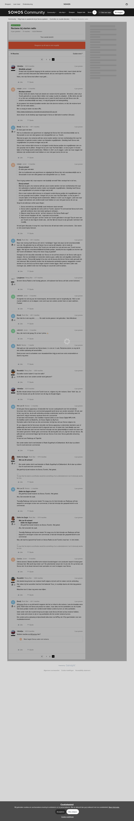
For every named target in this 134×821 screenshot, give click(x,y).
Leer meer (16, 4)
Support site (81, 12)
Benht (19, 345)
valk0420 (20, 296)
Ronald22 (20, 370)
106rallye (20, 66)
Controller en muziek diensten (60, 19)
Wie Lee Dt (20, 406)
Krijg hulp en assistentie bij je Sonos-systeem (33, 19)
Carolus (19, 559)
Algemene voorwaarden (52, 670)
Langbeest (20, 278)
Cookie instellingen (67, 670)
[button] (105, 12)
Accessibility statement (82, 670)
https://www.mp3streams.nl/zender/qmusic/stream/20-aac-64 (37, 112)
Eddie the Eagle (22, 457)
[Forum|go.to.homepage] (26, 12)
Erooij (19, 127)
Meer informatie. (114, 807)
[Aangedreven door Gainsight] (67, 666)
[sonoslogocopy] (67, 4)
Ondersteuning (28, 4)
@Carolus (20, 604)
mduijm (19, 88)
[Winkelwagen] (126, 4)
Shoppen (8, 4)
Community (12, 19)
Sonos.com (91, 12)
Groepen (72, 12)
